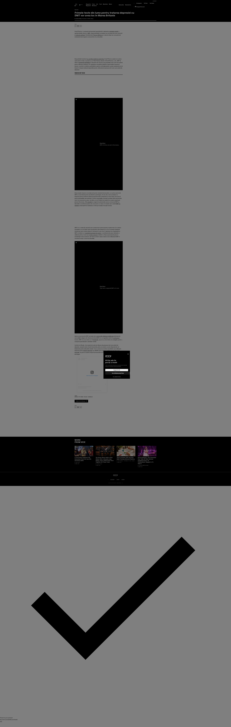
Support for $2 (116, 370)
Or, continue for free (117, 376)
